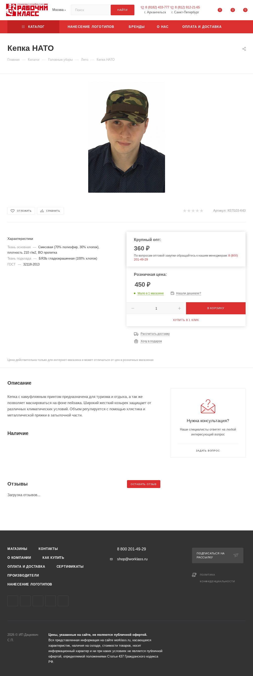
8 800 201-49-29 (131, 549)
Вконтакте (12, 601)
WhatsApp (50, 601)
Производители (23, 575)
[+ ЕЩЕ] (238, 26)
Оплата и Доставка (26, 566)
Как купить (53, 558)
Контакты (48, 549)
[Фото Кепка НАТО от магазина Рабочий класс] (126, 137)
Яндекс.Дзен (63, 601)
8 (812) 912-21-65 (187, 7)
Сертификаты (70, 566)
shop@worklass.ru (132, 559)
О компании (19, 558)
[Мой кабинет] (207, 11)
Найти (122, 9)
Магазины (17, 549)
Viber (38, 601)
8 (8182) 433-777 (157, 7)
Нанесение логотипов (29, 584)
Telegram (25, 601)
